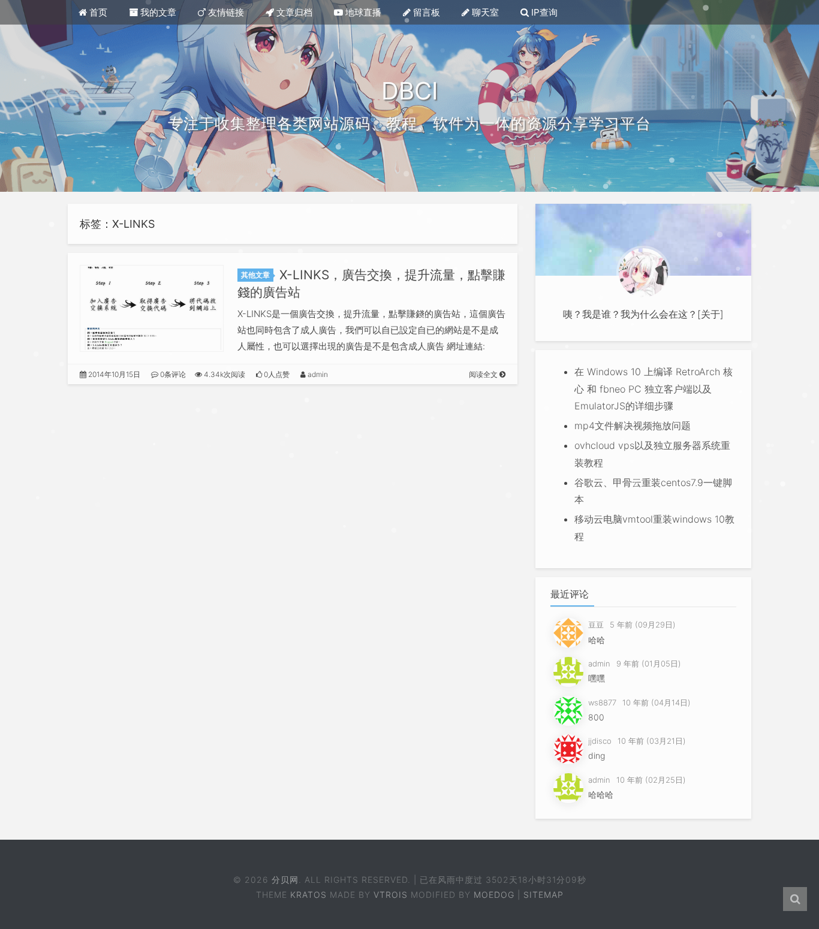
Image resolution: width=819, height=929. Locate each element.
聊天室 (484, 12)
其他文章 (255, 274)
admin (317, 374)
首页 (97, 12)
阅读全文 (484, 374)
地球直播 (362, 12)
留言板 (425, 12)
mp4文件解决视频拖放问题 (632, 426)
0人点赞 (276, 374)
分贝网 (285, 879)
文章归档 (293, 12)
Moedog (494, 894)
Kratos (308, 894)
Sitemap (543, 894)
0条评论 (172, 374)
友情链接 (225, 12)
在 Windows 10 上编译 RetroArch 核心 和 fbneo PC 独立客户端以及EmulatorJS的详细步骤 (653, 389)
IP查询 (543, 12)
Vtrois (391, 894)
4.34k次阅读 (223, 374)
